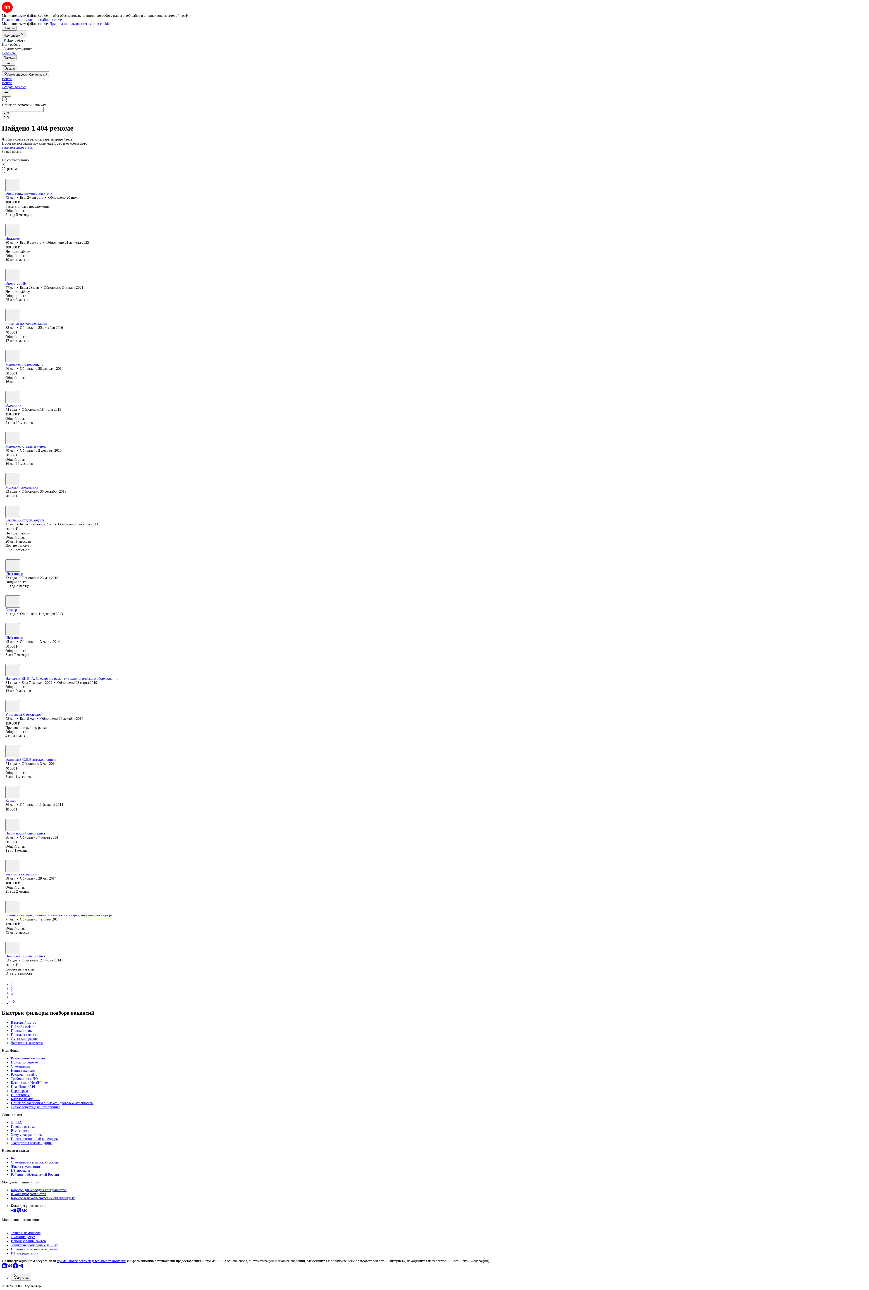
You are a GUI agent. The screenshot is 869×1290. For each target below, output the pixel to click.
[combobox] (23, 109)
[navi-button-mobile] (6, 93)
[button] (7, 79)
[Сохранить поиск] (6, 115)
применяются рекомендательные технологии (91, 1261)
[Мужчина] (12, 185)
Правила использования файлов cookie (80, 24)
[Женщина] (12, 275)
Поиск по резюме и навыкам (24, 105)
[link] (9, 68)
